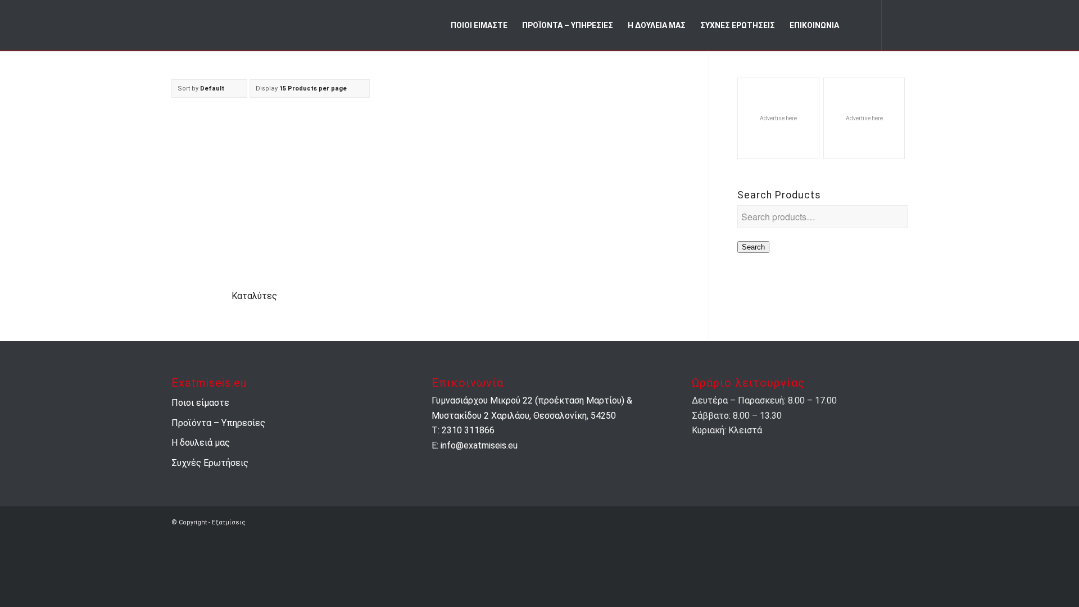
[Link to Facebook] (899, 24)
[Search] (856, 25)
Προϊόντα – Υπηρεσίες (218, 423)
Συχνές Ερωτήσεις (209, 462)
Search (753, 247)
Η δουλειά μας (200, 442)
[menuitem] (479, 25)
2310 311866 (468, 430)
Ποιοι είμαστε (200, 402)
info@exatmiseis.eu (479, 445)
